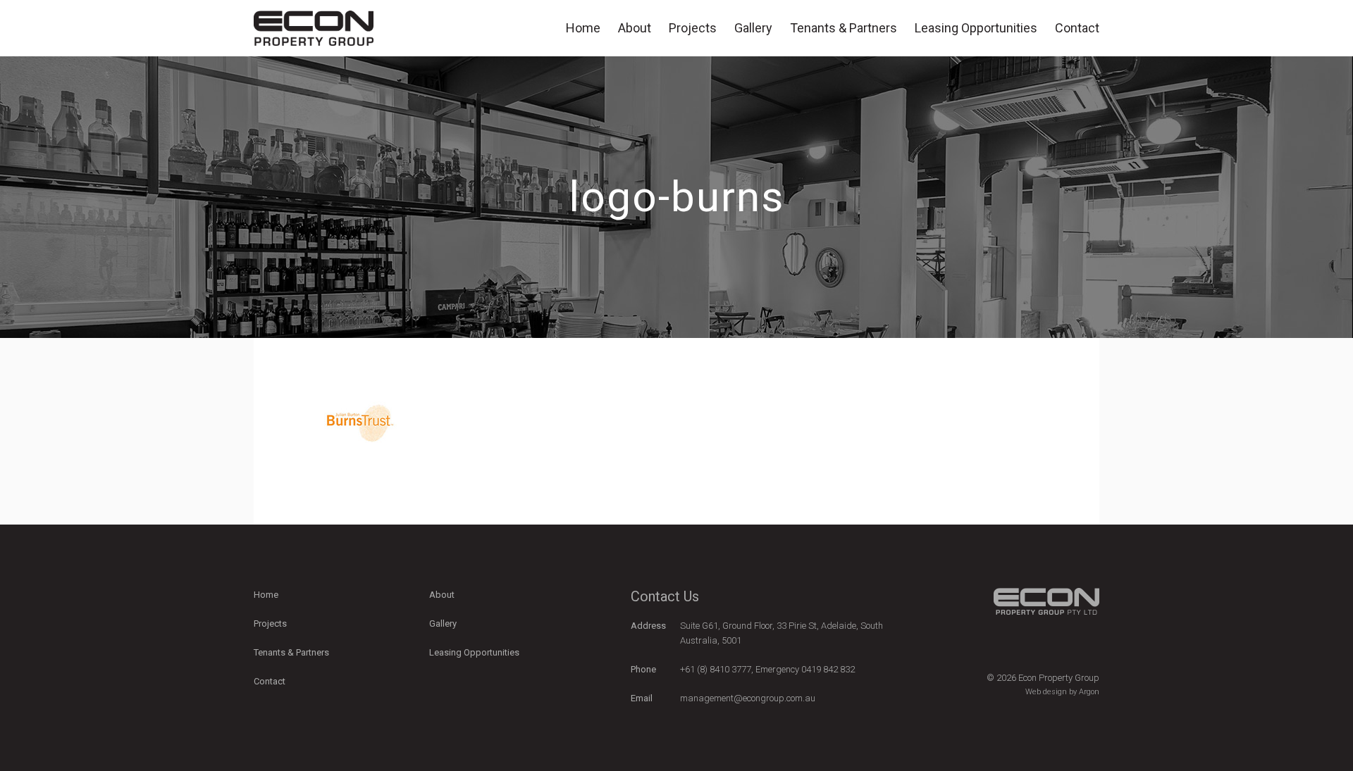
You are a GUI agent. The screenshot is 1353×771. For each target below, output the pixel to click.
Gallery (753, 27)
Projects (693, 27)
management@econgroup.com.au (747, 698)
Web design (1046, 691)
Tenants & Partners (843, 27)
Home (583, 27)
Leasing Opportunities (976, 27)
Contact (1077, 27)
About (634, 27)
